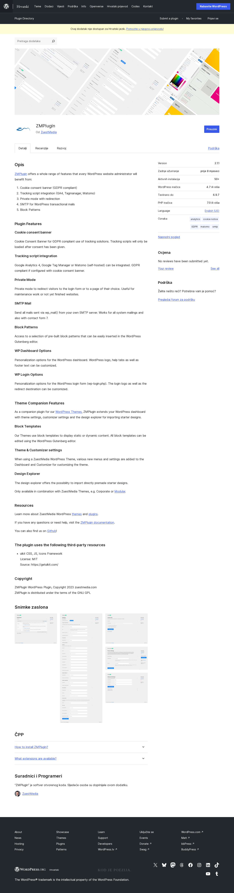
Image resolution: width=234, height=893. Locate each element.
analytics (195, 219)
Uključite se (147, 832)
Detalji (22, 148)
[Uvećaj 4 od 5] (143, 651)
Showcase (62, 832)
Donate (146, 843)
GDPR (194, 226)
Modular (119, 491)
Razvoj (61, 148)
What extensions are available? (35, 758)
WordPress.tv (107, 849)
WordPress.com (192, 832)
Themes (61, 837)
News (18, 837)
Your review (166, 268)
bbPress (188, 843)
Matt (185, 837)
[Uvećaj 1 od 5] (52, 618)
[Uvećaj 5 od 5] (143, 677)
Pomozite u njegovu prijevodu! (145, 28)
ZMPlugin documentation (97, 522)
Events (144, 837)
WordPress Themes (68, 412)
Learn (101, 832)
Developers (105, 843)
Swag (145, 849)
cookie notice (210, 219)
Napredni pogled (169, 237)
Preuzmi (212, 129)
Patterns (61, 849)
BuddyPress (190, 849)
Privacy (19, 849)
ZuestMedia (49, 132)
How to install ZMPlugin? (31, 747)
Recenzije (41, 148)
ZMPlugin (21, 174)
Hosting (19, 843)
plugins (93, 514)
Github (51, 531)
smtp (215, 226)
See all (215, 268)
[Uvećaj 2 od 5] (97, 618)
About (18, 832)
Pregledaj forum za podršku (176, 299)
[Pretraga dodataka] (53, 41)
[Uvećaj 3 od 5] (143, 618)
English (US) (212, 210)
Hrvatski (54, 869)
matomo (205, 226)
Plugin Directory (24, 18)
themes (77, 514)
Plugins (60, 843)
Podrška (213, 148)
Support (103, 837)
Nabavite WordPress (213, 6)
